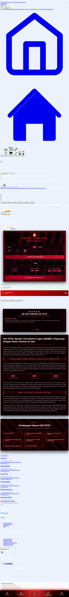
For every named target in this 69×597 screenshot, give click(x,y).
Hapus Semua (5, 173)
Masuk (24, 2)
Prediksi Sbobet (19, 300)
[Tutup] (2, 162)
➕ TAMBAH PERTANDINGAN (34, 257)
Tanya (4, 187)
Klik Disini (12, 228)
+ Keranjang (9, 187)
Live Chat (61, 594)
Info (66, 293)
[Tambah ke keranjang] (5, 503)
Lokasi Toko (6, 525)
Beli (8, 284)
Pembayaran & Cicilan (8, 544)
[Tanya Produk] (10, 285)
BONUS (7, 594)
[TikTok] (4, 518)
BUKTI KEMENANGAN (48, 595)
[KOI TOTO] (4, 3)
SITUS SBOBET (31, 9)
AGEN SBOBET (10, 9)
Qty (1, 283)
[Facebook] (1, 518)
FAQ (4, 526)
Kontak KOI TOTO (7, 524)
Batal (3, 563)
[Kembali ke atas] (2, 505)
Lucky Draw (3, 300)
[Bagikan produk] (2, 187)
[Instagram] (2, 518)
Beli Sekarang (15, 187)
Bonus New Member (11, 300)
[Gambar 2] (9, 203)
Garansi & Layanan (7, 545)
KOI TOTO (3, 9)
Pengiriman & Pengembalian (10, 542)
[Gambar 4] (21, 203)
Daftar (20, 2)
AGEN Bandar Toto (49, 9)
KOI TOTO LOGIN (5, 2)
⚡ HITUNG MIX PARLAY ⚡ (34, 277)
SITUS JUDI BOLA (39, 9)
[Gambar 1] (3, 203)
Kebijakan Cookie (7, 541)
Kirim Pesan (5, 513)
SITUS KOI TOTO (41, 188)
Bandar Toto (24, 9)
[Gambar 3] (15, 203)
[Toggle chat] (2, 552)
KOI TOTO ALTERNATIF (21, 188)
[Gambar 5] (27, 203)
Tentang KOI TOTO (7, 523)
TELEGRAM (21, 594)
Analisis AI (12, 173)
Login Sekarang (9, 563)
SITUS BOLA (17, 9)
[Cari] (2, 6)
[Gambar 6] (32, 203)
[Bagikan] (2, 503)
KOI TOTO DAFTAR (14, 2)
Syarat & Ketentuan (8, 539)
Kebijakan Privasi (7, 540)
